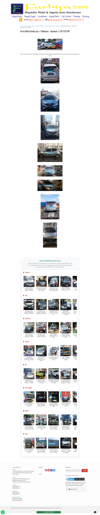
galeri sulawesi (56, 26)
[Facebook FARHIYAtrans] (51, 471)
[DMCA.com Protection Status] (75, 480)
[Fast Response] (3, 512)
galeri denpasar (32, 26)
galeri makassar (48, 26)
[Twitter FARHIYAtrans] (54, 471)
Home (21, 26)
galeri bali (26, 26)
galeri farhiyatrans (40, 26)
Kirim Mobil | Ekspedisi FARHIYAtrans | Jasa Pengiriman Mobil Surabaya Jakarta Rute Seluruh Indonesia (38, 508)
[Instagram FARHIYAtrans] (46, 471)
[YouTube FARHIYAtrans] (48, 471)
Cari (84, 470)
